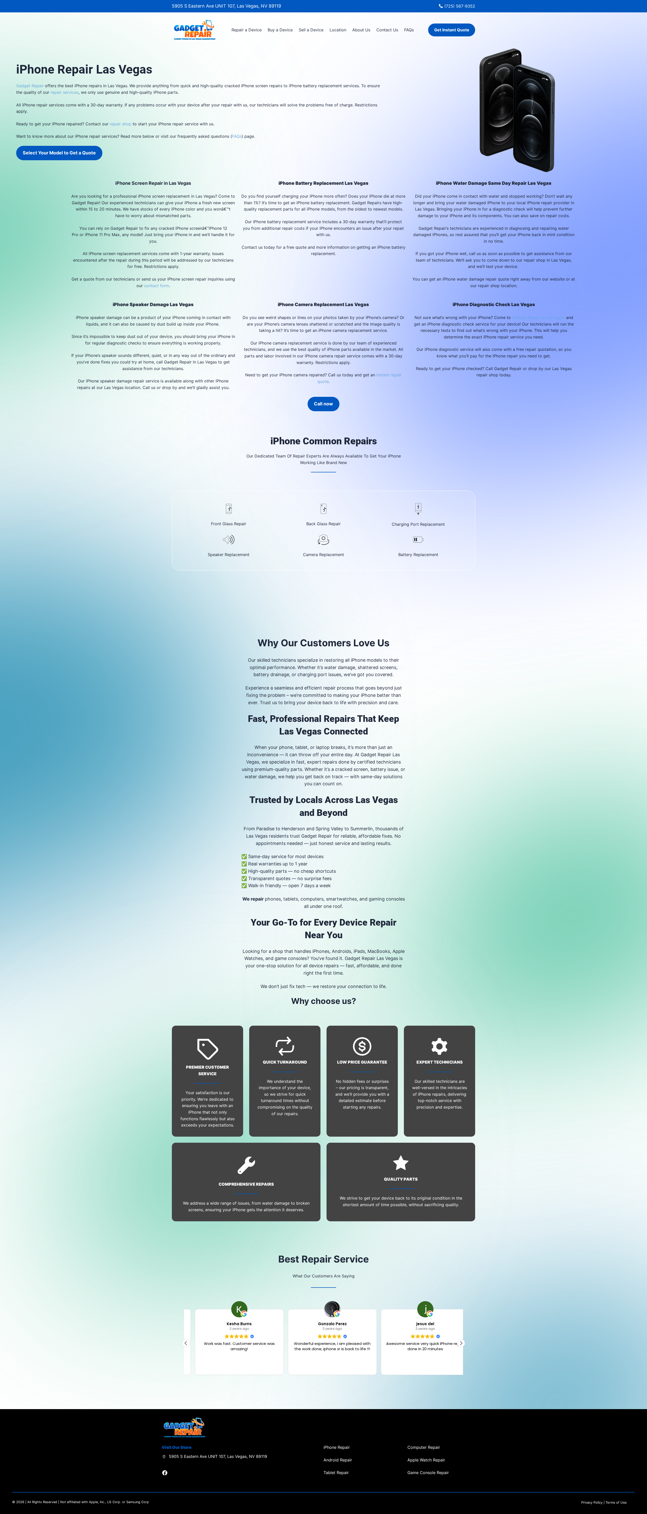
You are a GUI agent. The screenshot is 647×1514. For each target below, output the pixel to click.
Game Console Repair (428, 1472)
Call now (323, 403)
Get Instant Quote (451, 29)
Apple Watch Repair (426, 1459)
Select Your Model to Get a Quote (59, 152)
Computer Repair (423, 1447)
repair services (65, 92)
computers (312, 899)
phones (273, 899)
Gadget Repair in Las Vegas (538, 317)
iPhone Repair (337, 1447)
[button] (461, 1343)
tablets (290, 899)
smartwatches (341, 899)
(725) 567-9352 (459, 6)
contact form (156, 285)
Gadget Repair (30, 85)
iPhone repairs (431, 1094)
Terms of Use (616, 1502)
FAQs (237, 136)
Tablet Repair (336, 1472)
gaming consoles (387, 899)
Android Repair (338, 1459)
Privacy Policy (592, 1502)
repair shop (120, 123)
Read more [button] (323, 1367)
